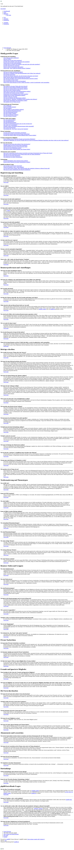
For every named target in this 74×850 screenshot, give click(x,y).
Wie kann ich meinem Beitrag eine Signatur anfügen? (15, 88)
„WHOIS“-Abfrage (38, 808)
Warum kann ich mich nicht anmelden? (12, 63)
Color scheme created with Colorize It (35, 839)
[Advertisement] (37, 36)
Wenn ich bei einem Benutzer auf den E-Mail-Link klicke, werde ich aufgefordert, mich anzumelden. (26, 82)
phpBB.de (52, 309)
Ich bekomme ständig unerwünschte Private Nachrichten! (16, 134)
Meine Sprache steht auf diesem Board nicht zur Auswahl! (16, 77)
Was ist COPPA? (7, 59)
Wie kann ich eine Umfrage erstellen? (12, 90)
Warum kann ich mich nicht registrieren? (12, 60)
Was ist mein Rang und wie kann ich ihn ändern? (14, 81)
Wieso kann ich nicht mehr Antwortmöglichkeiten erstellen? (17, 91)
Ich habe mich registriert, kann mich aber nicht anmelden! (16, 61)
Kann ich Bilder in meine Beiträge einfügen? (13, 109)
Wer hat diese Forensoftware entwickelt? (12, 165)
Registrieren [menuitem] (6, 20)
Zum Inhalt (3, 8)
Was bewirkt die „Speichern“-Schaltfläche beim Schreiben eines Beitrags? (20, 99)
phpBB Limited (42, 309)
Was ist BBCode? (7, 105)
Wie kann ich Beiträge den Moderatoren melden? (14, 98)
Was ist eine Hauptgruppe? (9, 127)
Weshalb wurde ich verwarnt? (10, 96)
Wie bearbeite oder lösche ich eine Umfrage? (13, 92)
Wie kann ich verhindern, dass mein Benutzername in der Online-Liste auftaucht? (21, 73)
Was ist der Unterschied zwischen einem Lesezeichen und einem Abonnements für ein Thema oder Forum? (27, 153)
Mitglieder (5, 13)
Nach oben (5, 182)
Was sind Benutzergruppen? (9, 122)
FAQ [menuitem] (4, 17)
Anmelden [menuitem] (5, 18)
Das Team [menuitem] (8, 15)
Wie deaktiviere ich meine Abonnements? (12, 157)
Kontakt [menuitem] (5, 836)
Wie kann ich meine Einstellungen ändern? (13, 72)
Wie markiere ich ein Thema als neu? (11, 101)
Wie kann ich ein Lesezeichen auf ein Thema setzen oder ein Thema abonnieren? (21, 154)
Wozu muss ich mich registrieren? (11, 57)
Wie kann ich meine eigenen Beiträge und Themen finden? (16, 149)
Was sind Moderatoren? (8, 121)
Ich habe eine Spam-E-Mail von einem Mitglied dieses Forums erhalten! (19, 135)
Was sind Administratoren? (9, 119)
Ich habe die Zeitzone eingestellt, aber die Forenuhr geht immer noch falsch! (20, 76)
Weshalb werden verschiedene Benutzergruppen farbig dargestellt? (18, 126)
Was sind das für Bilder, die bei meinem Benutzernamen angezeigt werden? (20, 78)
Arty (6, 840)
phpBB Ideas (69, 799)
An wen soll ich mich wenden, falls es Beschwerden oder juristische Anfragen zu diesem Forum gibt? (26, 168)
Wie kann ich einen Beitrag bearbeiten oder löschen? (15, 87)
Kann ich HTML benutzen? (9, 107)
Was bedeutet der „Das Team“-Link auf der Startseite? (15, 129)
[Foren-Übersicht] (1, 1)
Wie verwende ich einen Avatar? (10, 79)
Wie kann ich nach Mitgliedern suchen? (12, 148)
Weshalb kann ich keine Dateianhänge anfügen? (14, 95)
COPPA (8, 210)
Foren (4, 12)
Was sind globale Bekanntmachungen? (12, 110)
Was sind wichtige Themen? (9, 113)
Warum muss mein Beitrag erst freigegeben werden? (15, 100)
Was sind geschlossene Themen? (10, 114)
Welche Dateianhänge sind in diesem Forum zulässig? (15, 160)
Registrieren (6, 24)
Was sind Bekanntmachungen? (10, 112)
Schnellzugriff (6, 11)
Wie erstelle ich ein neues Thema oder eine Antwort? (15, 86)
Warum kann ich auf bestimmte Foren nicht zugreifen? (15, 94)
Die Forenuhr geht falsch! (9, 74)
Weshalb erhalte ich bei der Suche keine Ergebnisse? (15, 145)
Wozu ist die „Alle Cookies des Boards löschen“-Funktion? (16, 68)
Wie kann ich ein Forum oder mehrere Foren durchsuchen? (16, 144)
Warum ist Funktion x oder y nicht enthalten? (13, 167)
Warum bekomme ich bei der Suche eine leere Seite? (15, 146)
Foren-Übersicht (7, 831)
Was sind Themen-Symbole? (10, 116)
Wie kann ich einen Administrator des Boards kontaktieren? (16, 169)
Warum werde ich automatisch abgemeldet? (13, 67)
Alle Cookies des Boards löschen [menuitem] (11, 834)
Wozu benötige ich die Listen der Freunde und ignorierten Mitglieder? (19, 139)
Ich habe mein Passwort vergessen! (11, 65)
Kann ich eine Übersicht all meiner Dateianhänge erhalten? (16, 162)
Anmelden (5, 22)
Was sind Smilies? (7, 108)
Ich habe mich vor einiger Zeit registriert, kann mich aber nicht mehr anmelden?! (21, 64)
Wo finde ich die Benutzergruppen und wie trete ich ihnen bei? (17, 123)
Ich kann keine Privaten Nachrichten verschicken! (14, 132)
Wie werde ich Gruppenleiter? (10, 125)
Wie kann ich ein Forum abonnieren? (11, 155)
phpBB (8, 839)
